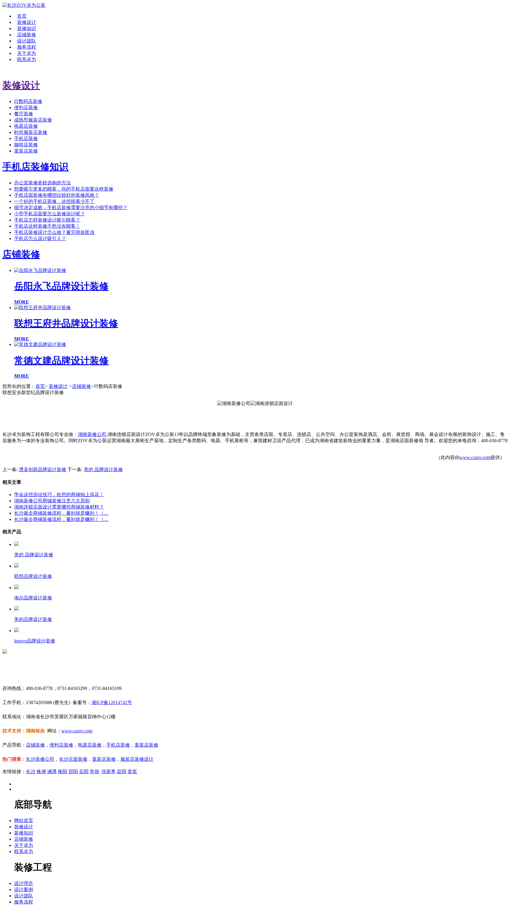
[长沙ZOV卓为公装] (23, 5)
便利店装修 (26, 107)
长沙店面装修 (73, 759)
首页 (22, 16)
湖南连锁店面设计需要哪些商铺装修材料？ (59, 506)
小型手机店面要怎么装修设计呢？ (49, 213)
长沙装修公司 (40, 759)
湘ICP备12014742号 (111, 702)
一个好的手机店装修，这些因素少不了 (54, 201)
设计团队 (26, 40)
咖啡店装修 (26, 144)
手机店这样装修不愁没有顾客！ (47, 226)
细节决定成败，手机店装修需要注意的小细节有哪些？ (71, 207)
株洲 (41, 771)
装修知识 (26, 28)
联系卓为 (26, 59)
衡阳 (62, 771)
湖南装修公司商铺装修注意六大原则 (52, 500)
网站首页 (23, 820)
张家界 (109, 771)
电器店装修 (26, 126)
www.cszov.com (475, 457)
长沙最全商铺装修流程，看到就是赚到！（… (61, 513)
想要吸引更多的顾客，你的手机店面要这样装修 (63, 188)
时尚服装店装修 (30, 132)
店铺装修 (26, 34)
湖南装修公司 (92, 434)
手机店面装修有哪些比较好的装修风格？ (56, 195)
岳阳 (84, 771)
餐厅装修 (23, 113)
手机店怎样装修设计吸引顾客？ (47, 219)
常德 (94, 771)
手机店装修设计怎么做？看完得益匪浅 (54, 232)
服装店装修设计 (136, 759)
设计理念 (23, 883)
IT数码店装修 (28, 101)
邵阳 (73, 771)
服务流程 (26, 47)
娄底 (132, 771)
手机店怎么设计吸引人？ (40, 238)
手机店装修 (26, 138)
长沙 (30, 771)
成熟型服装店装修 (33, 119)
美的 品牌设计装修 (103, 469)
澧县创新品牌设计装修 (42, 469)
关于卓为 (26, 53)
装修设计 (26, 22)
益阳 (121, 771)
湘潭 (52, 771)
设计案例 (23, 889)
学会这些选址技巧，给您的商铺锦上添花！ (59, 494)
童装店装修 (26, 150)
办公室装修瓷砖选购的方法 (42, 182)
